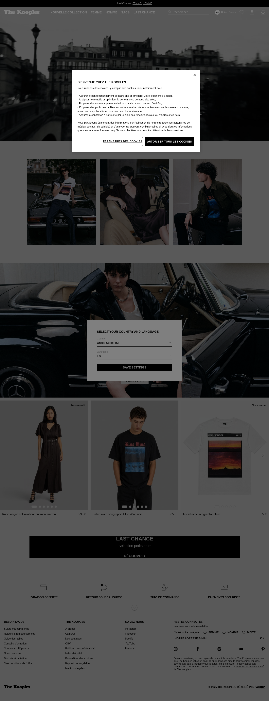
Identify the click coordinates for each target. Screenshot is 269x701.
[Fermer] (194, 75)
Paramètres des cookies (122, 141)
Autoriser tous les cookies (169, 141)
